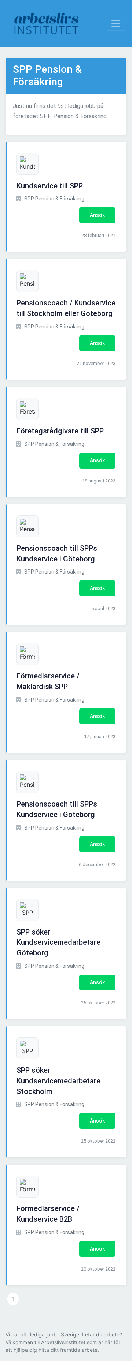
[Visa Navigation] (116, 23)
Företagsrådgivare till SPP (60, 430)
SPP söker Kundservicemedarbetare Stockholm (58, 1081)
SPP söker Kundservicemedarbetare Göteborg (58, 943)
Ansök (97, 215)
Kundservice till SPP (49, 185)
